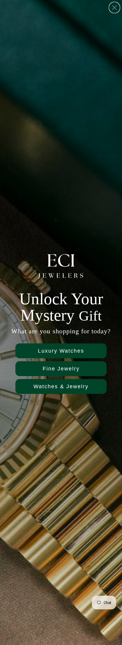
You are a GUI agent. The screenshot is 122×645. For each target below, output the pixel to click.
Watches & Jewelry (61, 386)
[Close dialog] (114, 7)
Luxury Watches (61, 351)
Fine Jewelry (61, 369)
